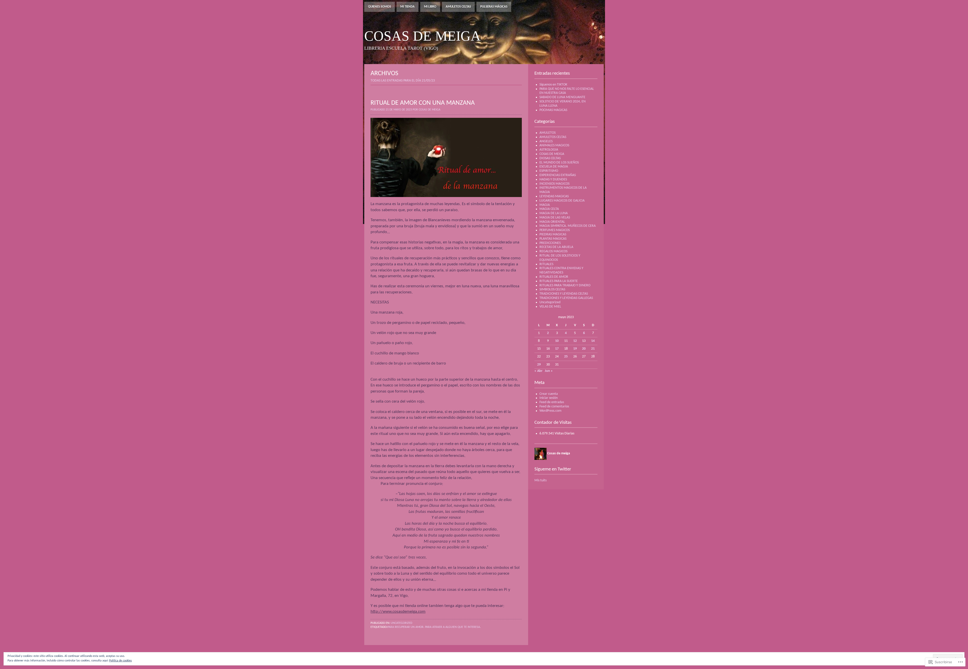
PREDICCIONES (550, 243)
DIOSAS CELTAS (550, 158)
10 (557, 341)
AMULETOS (547, 133)
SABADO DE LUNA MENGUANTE (562, 97)
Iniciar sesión (548, 398)
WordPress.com (550, 411)
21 (593, 349)
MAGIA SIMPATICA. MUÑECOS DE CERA (567, 226)
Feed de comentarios (554, 406)
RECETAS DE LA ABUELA (556, 247)
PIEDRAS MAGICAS (552, 234)
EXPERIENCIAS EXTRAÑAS (557, 175)
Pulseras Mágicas (493, 6)
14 (593, 341)
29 (539, 365)
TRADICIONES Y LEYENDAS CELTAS (563, 294)
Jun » (549, 371)
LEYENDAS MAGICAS (554, 196)
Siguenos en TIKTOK (553, 85)
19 (575, 349)
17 (557, 349)
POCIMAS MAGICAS (553, 110)
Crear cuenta (548, 394)
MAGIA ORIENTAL (552, 222)
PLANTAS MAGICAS (552, 239)
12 (575, 341)
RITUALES (546, 264)
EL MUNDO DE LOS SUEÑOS (559, 162)
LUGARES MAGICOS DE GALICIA (562, 201)
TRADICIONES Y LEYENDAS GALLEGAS (566, 298)
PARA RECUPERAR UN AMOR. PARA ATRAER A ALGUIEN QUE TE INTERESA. (434, 627)
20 (584, 349)
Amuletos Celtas (458, 6)
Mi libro (430, 6)
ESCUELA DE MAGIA (553, 167)
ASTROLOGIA (548, 150)
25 (566, 356)
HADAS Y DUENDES (553, 179)
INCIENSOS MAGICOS (554, 184)
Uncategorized (401, 623)
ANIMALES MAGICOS (554, 145)
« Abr (538, 371)
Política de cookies (120, 660)
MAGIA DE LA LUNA (553, 213)
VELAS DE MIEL (550, 307)
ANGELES (546, 141)
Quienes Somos (379, 6)
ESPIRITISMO (548, 171)
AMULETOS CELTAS (552, 137)
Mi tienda (407, 6)
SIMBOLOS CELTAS (552, 289)
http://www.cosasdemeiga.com (398, 611)
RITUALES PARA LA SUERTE (558, 281)
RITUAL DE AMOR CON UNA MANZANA (423, 103)
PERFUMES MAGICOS (554, 230)
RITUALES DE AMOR (553, 277)
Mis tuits (540, 480)
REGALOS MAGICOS (553, 251)
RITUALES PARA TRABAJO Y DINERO (564, 285)
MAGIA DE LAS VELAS (554, 217)
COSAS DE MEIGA (551, 154)
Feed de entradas (551, 402)
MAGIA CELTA (549, 209)
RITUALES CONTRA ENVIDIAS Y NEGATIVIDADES (561, 270)
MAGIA (544, 205)
